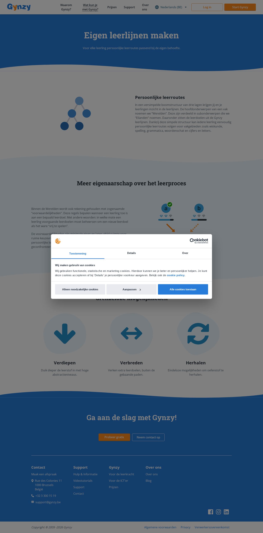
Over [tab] (185, 252)
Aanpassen (130, 289)
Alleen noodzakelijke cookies (80, 289)
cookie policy (176, 275)
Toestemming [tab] (77, 253)
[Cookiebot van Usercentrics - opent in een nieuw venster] (192, 241)
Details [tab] (131, 252)
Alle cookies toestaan (183, 289)
